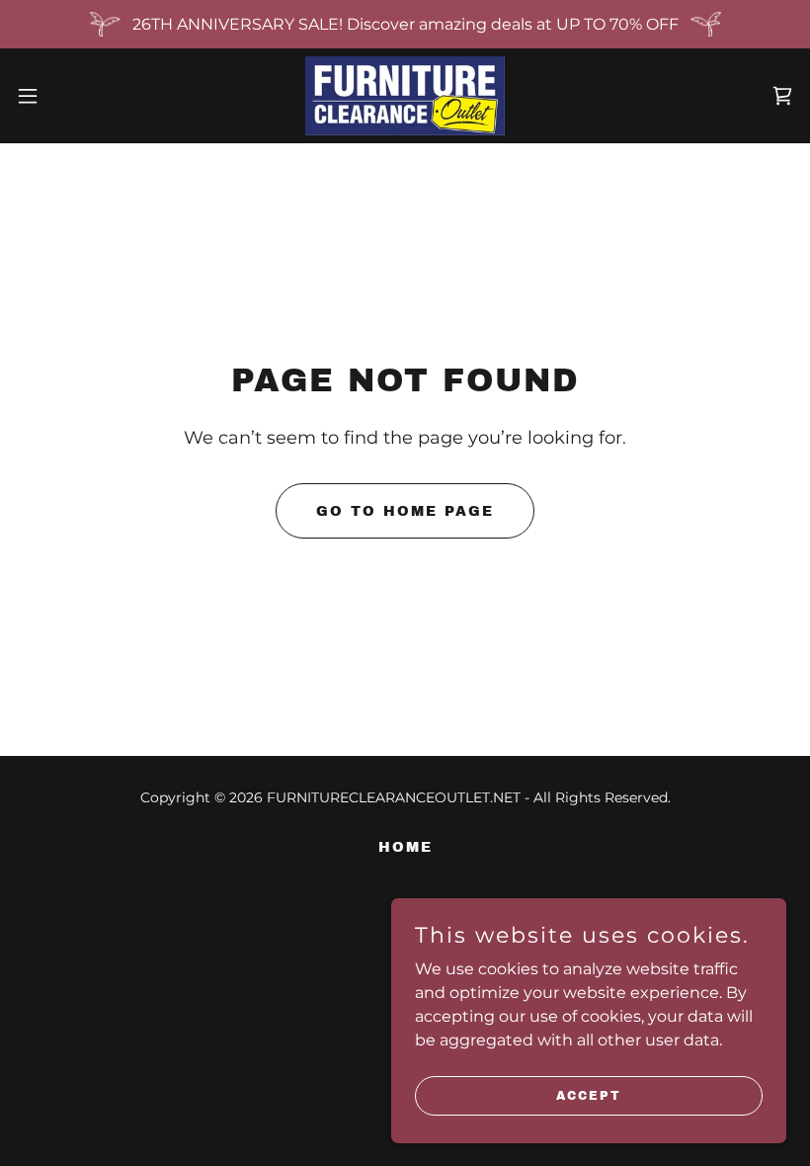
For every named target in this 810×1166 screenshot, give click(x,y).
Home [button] (405, 847)
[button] (67, 96)
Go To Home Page (405, 511)
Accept (588, 1095)
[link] (405, 95)
